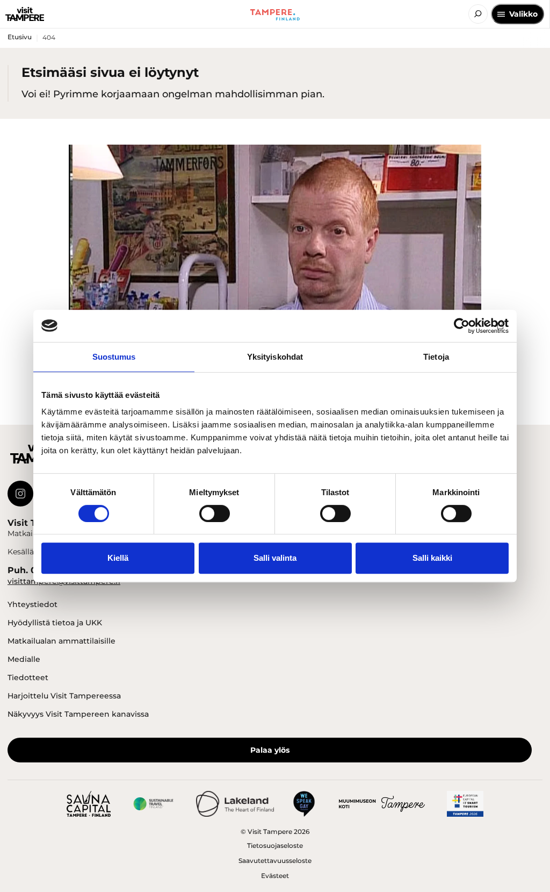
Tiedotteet (28, 677)
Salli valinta (275, 557)
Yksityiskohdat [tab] (275, 356)
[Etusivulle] (24, 14)
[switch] (214, 513)
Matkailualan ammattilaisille (61, 641)
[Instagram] (20, 493)
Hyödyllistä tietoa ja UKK (55, 622)
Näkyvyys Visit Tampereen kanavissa (78, 714)
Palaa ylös (270, 750)
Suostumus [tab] (114, 356)
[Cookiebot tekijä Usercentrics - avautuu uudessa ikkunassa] (462, 326)
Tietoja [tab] (436, 356)
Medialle (24, 659)
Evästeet (275, 876)
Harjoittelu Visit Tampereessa (64, 696)
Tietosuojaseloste (275, 845)
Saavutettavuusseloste (275, 861)
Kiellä (117, 557)
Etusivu (20, 37)
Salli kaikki (432, 557)
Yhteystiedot (32, 604)
